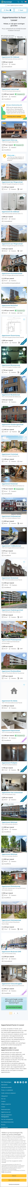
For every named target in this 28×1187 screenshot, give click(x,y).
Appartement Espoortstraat (11, 730)
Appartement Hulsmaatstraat (11, 920)
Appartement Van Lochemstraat (12, 792)
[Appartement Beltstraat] (14, 812)
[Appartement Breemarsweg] (14, 355)
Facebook (15, 1082)
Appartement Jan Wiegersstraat (12, 182)
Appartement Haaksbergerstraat (12, 610)
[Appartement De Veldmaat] (14, 47)
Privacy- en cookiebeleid (7, 1090)
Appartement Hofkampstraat (11, 516)
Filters (8, 10)
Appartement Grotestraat (10, 578)
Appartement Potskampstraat (11, 640)
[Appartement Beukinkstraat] (14, 384)
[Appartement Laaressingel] (14, 79)
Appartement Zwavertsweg (11, 335)
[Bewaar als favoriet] (24, 41)
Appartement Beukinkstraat (11, 395)
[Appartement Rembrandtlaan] (14, 661)
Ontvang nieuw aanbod (14, 116)
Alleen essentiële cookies (14, 1180)
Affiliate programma (6, 1104)
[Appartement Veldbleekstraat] (14, 535)
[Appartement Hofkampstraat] (14, 506)
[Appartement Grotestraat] (14, 567)
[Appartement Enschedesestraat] (14, 263)
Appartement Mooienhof (10, 305)
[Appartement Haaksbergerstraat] (14, 599)
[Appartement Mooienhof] (14, 295)
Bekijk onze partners (6, 1172)
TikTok (20, 1082)
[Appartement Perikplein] (14, 752)
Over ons (3, 1098)
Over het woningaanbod (7, 1119)
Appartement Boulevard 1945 (11, 951)
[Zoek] (18, 1)
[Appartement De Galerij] (14, 690)
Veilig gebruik (4, 1096)
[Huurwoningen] (6, 2)
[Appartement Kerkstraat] (14, 473)
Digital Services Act (5, 1112)
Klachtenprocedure (5, 1109)
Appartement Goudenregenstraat (12, 424)
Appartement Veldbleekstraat (11, 546)
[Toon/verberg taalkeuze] (25, 1)
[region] (14, 1157)
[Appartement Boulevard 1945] (14, 941)
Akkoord (14, 1175)
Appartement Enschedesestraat (12, 273)
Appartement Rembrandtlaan (11, 671)
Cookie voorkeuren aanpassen (8, 1093)
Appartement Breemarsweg (11, 365)
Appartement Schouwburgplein (12, 984)
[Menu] (22, 1)
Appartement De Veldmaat (10, 57)
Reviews (3, 1124)
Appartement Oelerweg (9, 140)
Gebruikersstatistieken (6, 1114)
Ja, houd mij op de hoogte (14, 1007)
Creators (3, 1101)
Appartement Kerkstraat (10, 484)
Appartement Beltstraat (9, 822)
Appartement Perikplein (9, 763)
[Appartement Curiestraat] (14, 444)
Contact (3, 1106)
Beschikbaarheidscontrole (7, 1122)
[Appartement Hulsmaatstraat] (14, 910)
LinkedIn (26, 1082)
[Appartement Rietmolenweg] (14, 876)
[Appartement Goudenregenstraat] (14, 414)
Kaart (21, 10)
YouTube (23, 1082)
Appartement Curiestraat (10, 454)
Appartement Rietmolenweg (11, 886)
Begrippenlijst (4, 1127)
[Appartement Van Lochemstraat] (14, 782)
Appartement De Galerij (9, 701)
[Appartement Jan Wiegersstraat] (14, 171)
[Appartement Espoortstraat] (14, 720)
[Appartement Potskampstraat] (14, 629)
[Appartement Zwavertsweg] (14, 325)
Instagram (18, 1082)
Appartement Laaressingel (10, 89)
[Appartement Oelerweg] (14, 129)
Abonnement (4, 1084)
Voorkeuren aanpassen (14, 1184)
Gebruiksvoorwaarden (6, 1087)
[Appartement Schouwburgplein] (14, 973)
